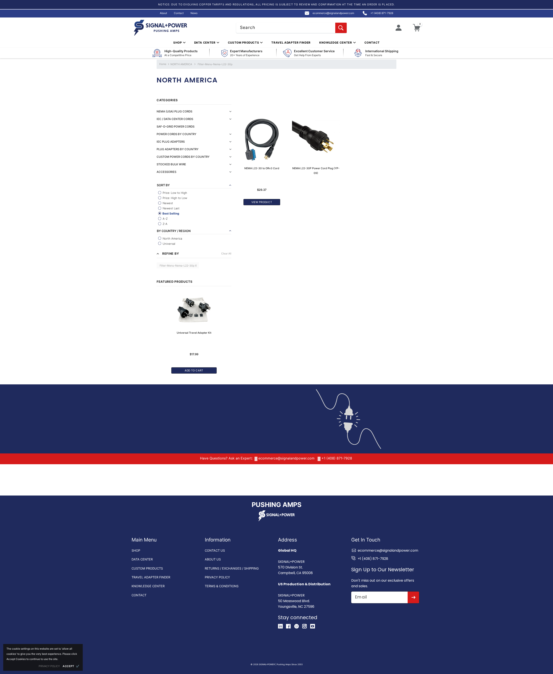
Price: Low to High (174, 192)
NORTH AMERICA (181, 64)
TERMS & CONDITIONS (221, 586)
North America (172, 238)
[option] (194, 330)
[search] (341, 28)
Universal (168, 243)
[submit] (413, 597)
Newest (167, 203)
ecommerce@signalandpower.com (286, 458)
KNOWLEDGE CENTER (148, 586)
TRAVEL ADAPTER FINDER (151, 577)
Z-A (164, 224)
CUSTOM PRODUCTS (147, 568)
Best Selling (170, 213)
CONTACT (139, 595)
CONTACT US (215, 550)
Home (162, 64)
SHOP (136, 550)
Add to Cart (194, 370)
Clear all (226, 253)
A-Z (165, 218)
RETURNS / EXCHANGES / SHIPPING (232, 568)
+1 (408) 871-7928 (336, 458)
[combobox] (291, 28)
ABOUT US (213, 559)
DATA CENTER (142, 559)
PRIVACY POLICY (217, 577)
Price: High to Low (174, 198)
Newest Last (171, 208)
